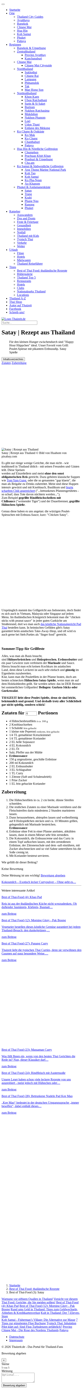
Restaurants (24, 281)
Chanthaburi (32, 142)
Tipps (12, 267)
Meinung (7, 1371)
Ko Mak (30, 135)
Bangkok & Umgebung (31, 48)
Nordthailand (25, 69)
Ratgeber (14, 211)
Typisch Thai (25, 239)
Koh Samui (24, 34)
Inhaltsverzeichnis (13, 359)
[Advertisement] (41, 406)
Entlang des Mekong (37, 128)
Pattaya (21, 41)
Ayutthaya (23, 20)
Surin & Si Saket (35, 103)
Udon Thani (32, 124)
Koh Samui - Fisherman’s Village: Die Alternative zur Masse (38, 1319)
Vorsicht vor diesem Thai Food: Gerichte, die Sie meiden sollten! (40, 1300)
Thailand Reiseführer (30, 263)
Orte (12, 13)
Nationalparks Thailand (31, 291)
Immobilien (24, 228)
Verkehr (22, 242)
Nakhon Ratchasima (37, 110)
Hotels (21, 256)
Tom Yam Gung (16, 480)
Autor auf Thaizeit (20, 305)
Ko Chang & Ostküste (30, 131)
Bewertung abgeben (53, 875)
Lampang (30, 79)
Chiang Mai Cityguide (38, 65)
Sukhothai (31, 72)
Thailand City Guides (30, 16)
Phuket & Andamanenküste (33, 187)
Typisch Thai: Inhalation (61, 1323)
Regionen (15, 44)
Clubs (20, 288)
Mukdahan (31, 114)
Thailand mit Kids (28, 235)
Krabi (28, 197)
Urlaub (13, 249)
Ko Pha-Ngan (33, 180)
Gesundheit (24, 225)
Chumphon (31, 152)
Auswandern (25, 215)
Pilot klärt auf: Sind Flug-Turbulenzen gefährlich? (32, 1326)
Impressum (16, 1340)
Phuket (21, 37)
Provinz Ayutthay (35, 55)
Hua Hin (22, 30)
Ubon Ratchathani (36, 100)
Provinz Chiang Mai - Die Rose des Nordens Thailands (37, 1328)
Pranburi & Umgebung (39, 159)
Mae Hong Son (34, 89)
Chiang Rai (32, 75)
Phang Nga (31, 201)
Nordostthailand (26, 93)
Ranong (29, 204)
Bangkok (22, 23)
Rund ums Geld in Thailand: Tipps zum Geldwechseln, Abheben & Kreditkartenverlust (40, 1311)
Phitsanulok (32, 82)
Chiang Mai (24, 27)
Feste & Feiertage (27, 222)
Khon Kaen (32, 96)
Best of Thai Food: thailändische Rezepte (42, 270)
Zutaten (6, 363)
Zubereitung (19, 363)
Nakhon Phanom (35, 117)
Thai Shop (15, 301)
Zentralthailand (26, 51)
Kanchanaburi (33, 58)
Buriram (30, 107)
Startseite (14, 9)
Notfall (21, 232)
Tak (27, 86)
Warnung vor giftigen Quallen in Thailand (27, 1299)
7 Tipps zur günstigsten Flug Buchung (40, 1321)
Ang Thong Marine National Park (45, 169)
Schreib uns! (17, 312)
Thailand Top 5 (26, 277)
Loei (27, 121)
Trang (28, 194)
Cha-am (29, 162)
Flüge (20, 253)
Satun (28, 190)
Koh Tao (30, 173)
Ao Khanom (32, 183)
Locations (23, 295)
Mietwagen (24, 260)
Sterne (5, 1364)
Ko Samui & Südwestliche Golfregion (40, 166)
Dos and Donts (26, 218)
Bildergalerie (25, 274)
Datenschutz (16, 1336)
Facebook (15, 308)
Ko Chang (31, 138)
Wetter (21, 246)
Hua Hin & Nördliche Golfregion (37, 148)
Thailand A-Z (17, 298)
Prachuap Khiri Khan (38, 155)
